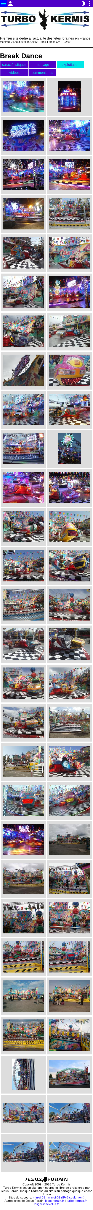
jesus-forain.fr (54, 1200)
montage (42, 64)
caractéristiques (14, 64)
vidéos (14, 73)
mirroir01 (39, 1197)
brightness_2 (83, 3)
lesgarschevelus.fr (46, 1204)
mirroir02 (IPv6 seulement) (66, 1197)
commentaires (42, 73)
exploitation (70, 64)
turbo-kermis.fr (77, 1200)
